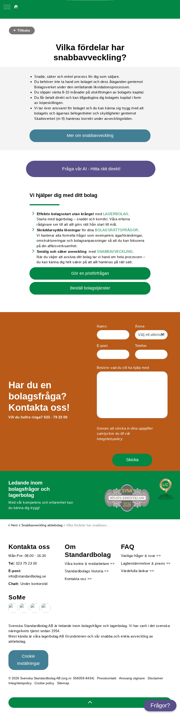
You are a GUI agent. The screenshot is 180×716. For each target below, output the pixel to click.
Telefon (141, 346)
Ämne (140, 326)
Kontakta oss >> (78, 579)
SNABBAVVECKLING (115, 251)
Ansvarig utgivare (132, 678)
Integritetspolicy (110, 439)
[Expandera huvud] (7, 9)
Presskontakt (106, 678)
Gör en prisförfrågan (90, 273)
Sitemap (63, 683)
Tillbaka (23, 30)
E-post (103, 346)
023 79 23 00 (26, 563)
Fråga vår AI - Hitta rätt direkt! (91, 168)
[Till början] (90, 702)
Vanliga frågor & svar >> (141, 556)
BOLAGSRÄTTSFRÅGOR (116, 230)
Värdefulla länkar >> (137, 571)
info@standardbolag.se (27, 576)
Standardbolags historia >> (87, 571)
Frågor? (160, 705)
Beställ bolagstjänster (90, 288)
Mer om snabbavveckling (90, 135)
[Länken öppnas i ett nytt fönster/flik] (13, 608)
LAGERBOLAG (115, 214)
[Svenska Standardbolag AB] (38, 7)
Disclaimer (155, 678)
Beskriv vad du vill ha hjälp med (123, 368)
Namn (102, 326)
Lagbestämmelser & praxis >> (146, 563)
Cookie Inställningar (28, 660)
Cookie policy (44, 683)
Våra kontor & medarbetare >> (90, 564)
